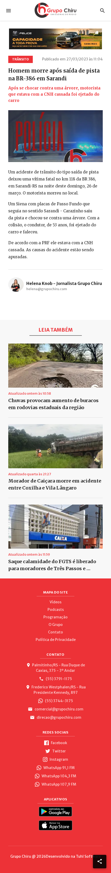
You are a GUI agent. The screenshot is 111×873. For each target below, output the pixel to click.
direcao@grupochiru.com (58, 717)
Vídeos (55, 602)
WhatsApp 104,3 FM (58, 776)
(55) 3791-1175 (58, 678)
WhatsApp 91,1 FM (59, 767)
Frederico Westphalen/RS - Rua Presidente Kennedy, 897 (58, 690)
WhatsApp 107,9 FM (58, 784)
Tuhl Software (88, 856)
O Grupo (56, 624)
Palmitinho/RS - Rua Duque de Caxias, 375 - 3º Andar (58, 668)
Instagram (58, 759)
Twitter (58, 751)
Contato (55, 632)
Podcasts (55, 609)
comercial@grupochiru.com (58, 709)
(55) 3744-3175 (58, 701)
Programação (55, 617)
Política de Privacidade (56, 639)
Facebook (58, 743)
